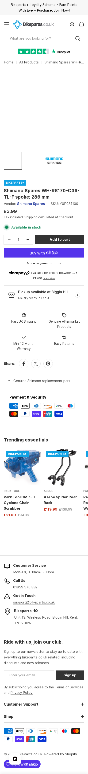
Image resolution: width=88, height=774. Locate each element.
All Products (29, 62)
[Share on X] (36, 363)
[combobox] (44, 38)
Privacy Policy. (22, 693)
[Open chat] (15, 759)
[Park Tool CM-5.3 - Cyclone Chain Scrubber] (22, 467)
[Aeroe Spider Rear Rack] (62, 467)
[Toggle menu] (6, 24)
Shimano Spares (31, 203)
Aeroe (48, 491)
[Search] (77, 38)
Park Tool (12, 491)
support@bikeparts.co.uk (34, 602)
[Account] (72, 24)
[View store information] (77, 295)
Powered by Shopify (60, 754)
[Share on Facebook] (23, 363)
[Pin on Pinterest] (48, 363)
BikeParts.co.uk (29, 754)
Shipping (30, 217)
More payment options (44, 263)
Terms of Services (69, 687)
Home (9, 62)
